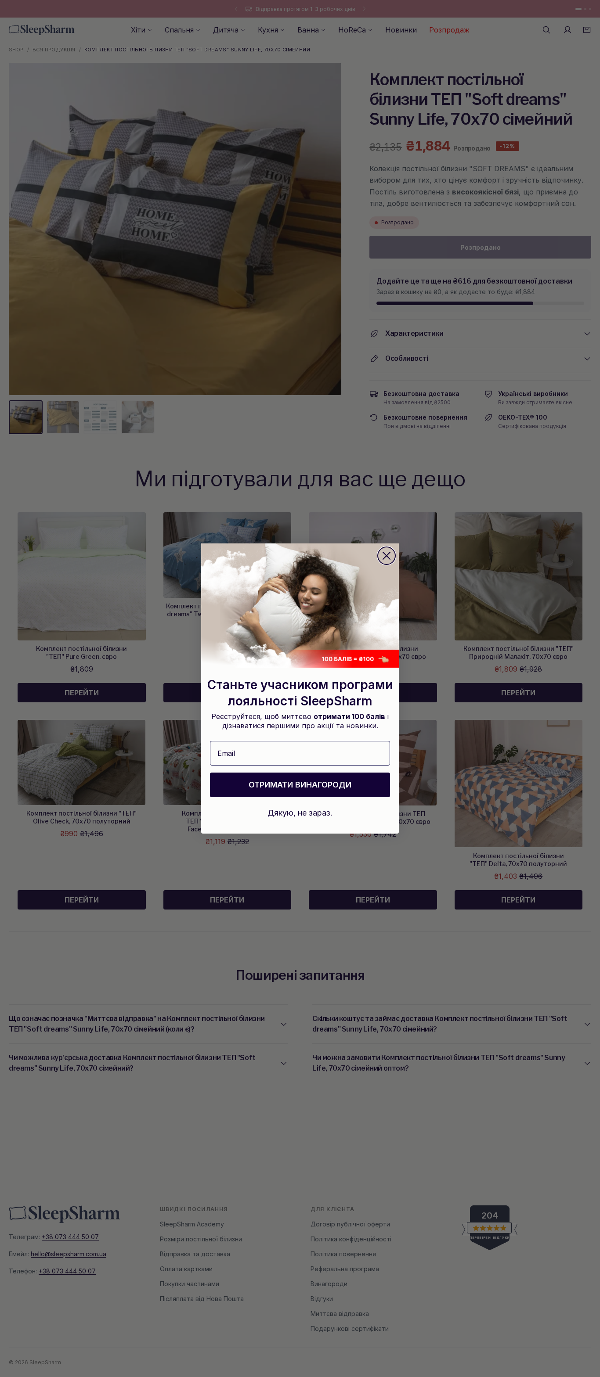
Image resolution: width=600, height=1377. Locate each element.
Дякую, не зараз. (300, 812)
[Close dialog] (386, 555)
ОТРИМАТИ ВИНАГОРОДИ (300, 784)
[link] (300, 605)
